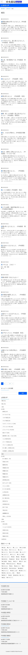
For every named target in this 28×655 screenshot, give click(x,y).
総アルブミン (6, 570)
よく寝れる (5, 549)
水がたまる (5, 566)
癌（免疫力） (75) (7, 458)
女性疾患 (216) (6, 504)
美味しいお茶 (14, 570)
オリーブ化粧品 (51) (7, 441)
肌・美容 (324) (6, 498)
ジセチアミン (6, 554)
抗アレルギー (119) (7, 483)
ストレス (13, 554)
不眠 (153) (5, 510)
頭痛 (11, 575)
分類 (3, 406)
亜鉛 (18, 556)
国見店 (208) (5, 533)
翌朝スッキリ (23, 570)
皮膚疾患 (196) (6, 495)
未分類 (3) (4, 539)
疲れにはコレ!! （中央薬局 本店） (12, 79)
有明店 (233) (5, 530)
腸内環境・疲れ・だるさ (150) (9, 435)
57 (10, 383)
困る (11, 561)
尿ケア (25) (5, 507)
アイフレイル (13, 549)
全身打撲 (24, 559)
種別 (3, 454)
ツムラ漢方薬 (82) (7, 438)
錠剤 (19, 573)
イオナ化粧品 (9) (6, 417)
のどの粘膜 (23, 547)
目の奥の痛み (13, 568)
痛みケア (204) (6, 432)
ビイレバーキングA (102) (8, 429)
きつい (9, 547)
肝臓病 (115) (5, 470)
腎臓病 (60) (5, 473)
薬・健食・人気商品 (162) (8, 448)
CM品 (4, 547)
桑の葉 (19, 563)
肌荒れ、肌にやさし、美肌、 (9, 573)
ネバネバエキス (6, 556)
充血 (18, 559)
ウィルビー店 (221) (7, 527)
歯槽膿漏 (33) (6, 513)
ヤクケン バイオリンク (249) (9, 423)
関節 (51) (4, 400)
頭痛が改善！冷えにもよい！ (10, 277)
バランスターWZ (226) (8, 426)
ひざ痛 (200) (5, 492)
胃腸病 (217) (5, 476)
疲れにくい (18, 566)
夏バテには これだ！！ (8, 264)
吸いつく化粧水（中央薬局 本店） (12, 190)
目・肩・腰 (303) (6, 489)
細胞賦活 (21, 568)
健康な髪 (12, 559)
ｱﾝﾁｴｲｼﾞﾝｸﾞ (10, 577)
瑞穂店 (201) (5, 536)
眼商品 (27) (5, 411)
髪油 (4, 577)
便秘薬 (23, 556)
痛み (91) (4, 403)
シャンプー (23, 552)
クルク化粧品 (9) (6, 420)
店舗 (3, 519)
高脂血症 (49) (6, 467)
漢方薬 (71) (5, 501)
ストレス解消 (21, 554)
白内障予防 (5, 568)
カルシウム (5, 552)
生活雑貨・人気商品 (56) (8, 451)
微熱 (4, 563)
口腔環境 (5, 561)
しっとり (16, 547)
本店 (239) (5, 524)
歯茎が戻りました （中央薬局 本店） (13, 96)
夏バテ (16, 561)
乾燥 (13, 556)
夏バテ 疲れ (23, 561)
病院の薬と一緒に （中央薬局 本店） (13, 369)
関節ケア (5, 575)
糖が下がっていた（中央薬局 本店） (12, 333)
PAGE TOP (26, 634)
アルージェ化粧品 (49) (8, 444)
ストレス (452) (6, 486)
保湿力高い (5, 559)
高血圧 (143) (5, 461)
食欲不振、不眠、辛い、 (20, 575)
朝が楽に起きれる (11, 563)
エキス (20, 549)
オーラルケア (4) (6, 414)
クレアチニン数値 (14, 552)
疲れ (12, 566)
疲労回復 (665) (6, 479)
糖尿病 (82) (5, 464)
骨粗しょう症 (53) (7, 516)
